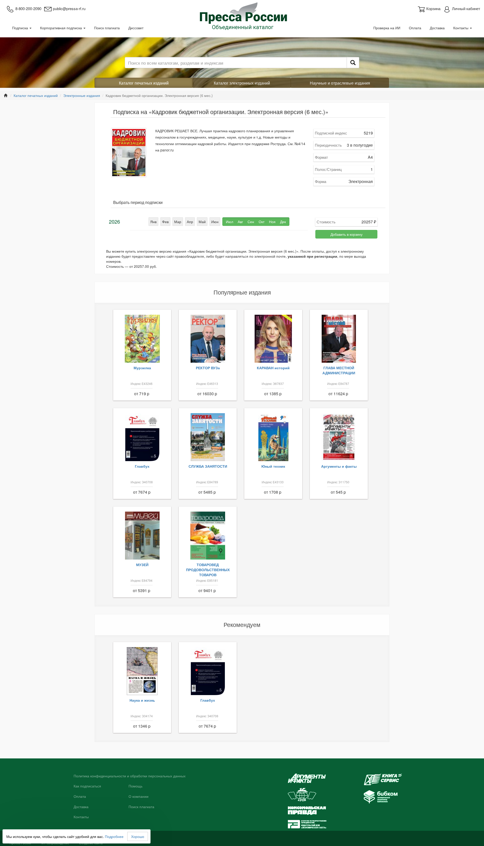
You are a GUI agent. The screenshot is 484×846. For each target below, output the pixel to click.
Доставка (437, 27)
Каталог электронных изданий (242, 83)
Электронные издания (81, 95)
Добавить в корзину (346, 234)
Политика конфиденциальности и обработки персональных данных (130, 776)
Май (202, 221)
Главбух (142, 466)
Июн (215, 221)
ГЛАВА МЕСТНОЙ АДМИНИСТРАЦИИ (338, 370)
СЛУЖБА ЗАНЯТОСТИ (208, 466)
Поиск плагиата (107, 27)
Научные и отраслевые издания (340, 83)
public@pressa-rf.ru (69, 8)
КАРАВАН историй (273, 367)
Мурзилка (142, 367)
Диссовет (135, 27)
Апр (190, 221)
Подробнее (114, 836)
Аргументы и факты (339, 466)
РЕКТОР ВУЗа (208, 367)
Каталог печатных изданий (144, 83)
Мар (177, 221)
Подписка (20, 27)
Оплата (415, 27)
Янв (153, 221)
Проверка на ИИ (386, 27)
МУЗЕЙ (142, 564)
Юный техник (273, 466)
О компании (138, 797)
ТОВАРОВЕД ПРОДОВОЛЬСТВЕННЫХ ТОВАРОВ (208, 569)
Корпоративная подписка (61, 27)
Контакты (461, 27)
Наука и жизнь (142, 700)
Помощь (135, 786)
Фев (165, 221)
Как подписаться (87, 786)
